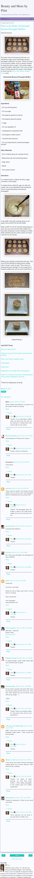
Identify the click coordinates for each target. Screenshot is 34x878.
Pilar (11, 416)
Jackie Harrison (11, 526)
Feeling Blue (5, 363)
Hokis (7, 580)
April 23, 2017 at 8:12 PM (22, 797)
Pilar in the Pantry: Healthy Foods (12, 359)
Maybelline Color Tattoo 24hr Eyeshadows (15, 371)
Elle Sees (8, 552)
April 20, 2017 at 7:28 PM (24, 658)
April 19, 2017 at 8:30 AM (19, 552)
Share (3, 391)
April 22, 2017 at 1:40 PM (23, 776)
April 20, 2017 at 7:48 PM (23, 672)
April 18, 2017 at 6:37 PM (23, 448)
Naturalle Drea (10, 797)
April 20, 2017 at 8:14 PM (23, 708)
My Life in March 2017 (8, 349)
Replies (10, 413)
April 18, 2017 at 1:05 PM (23, 416)
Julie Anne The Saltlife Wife (14, 726)
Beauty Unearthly (11, 435)
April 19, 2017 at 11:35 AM (18, 580)
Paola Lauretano (11, 628)
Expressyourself (10, 634)
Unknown (9, 488)
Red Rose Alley (10, 686)
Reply (7, 409)
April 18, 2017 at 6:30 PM (21, 462)
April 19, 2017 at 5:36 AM (23, 526)
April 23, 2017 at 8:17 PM (23, 812)
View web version (17, 859)
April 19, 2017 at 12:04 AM (20, 488)
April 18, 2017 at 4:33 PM (24, 435)
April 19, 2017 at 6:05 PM (24, 628)
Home (17, 855)
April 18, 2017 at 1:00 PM (17, 402)
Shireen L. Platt (10, 760)
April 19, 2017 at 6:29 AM (23, 539)
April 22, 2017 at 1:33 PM (23, 760)
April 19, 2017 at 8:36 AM (23, 567)
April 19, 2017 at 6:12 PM (23, 644)
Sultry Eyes (5, 367)
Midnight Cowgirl (11, 658)
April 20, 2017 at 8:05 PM (23, 686)
